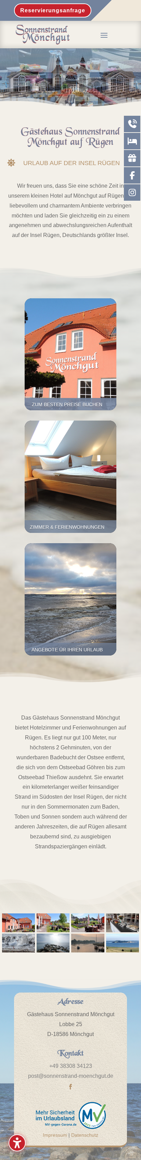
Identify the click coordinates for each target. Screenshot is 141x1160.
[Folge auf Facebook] (70, 1086)
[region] (70, 79)
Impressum (55, 1135)
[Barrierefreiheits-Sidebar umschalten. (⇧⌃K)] (17, 1142)
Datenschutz (84, 1135)
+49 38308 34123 (70, 1066)
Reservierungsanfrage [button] (52, 10)
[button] (104, 34)
